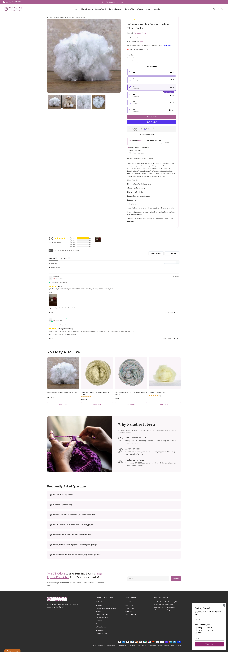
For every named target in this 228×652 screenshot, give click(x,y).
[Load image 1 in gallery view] (54, 102)
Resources (99, 621)
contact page (71, 604)
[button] (76, 9)
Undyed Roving (69, 17)
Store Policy (129, 602)
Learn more (167, 45)
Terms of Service (130, 614)
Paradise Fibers (80, 17)
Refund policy (122, 645)
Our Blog (98, 611)
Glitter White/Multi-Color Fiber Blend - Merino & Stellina (131, 393)
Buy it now (152, 122)
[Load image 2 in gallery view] (69, 102)
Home (50, 17)
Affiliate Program (101, 627)
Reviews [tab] (52, 258)
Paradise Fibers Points (103, 614)
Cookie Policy (129, 611)
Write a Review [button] (173, 253)
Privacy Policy (129, 608)
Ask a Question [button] (156, 253)
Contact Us (99, 602)
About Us (99, 605)
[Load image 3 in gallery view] (84, 102)
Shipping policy (152, 645)
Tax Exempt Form (101, 633)
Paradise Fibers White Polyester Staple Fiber (62, 392)
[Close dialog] (224, 605)
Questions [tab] (64, 258)
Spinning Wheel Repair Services (106, 608)
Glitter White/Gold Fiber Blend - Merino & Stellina (95, 393)
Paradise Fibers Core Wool (157, 392)
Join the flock (209, 644)
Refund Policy (129, 605)
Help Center (100, 630)
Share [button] (52, 312)
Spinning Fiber (58, 17)
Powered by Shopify (112, 645)
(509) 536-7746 (58, 607)
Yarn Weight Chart (102, 617)
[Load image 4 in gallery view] (99, 102)
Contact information (163, 645)
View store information (136, 153)
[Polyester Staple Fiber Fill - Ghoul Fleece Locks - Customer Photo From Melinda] (98, 239)
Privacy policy (132, 645)
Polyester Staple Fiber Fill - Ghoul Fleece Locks (62, 308)
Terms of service (141, 645)
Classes (98, 624)
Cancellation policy (176, 645)
